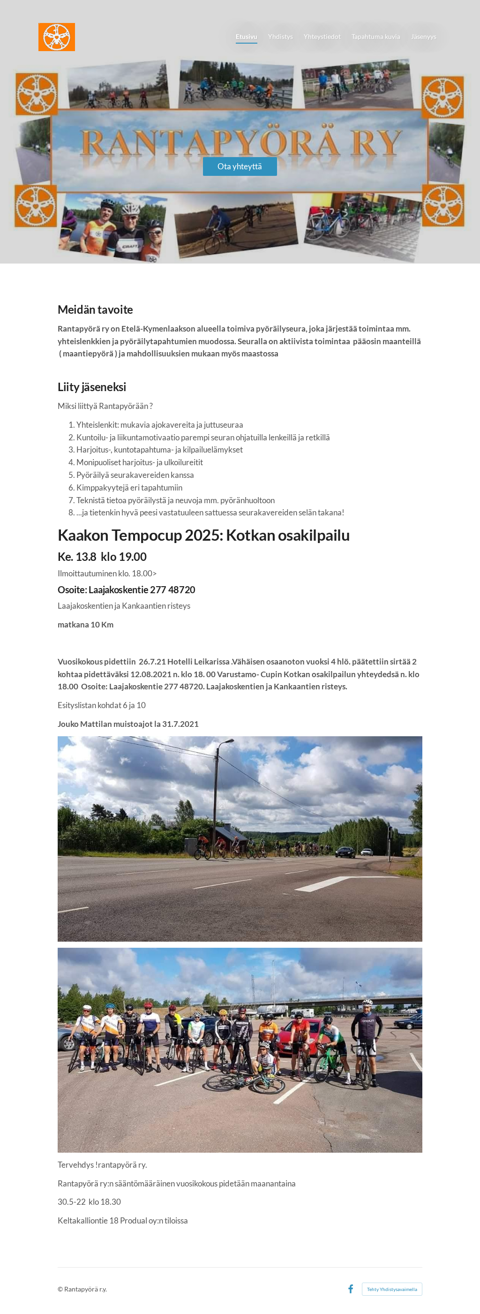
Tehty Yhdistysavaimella (392, 1289)
